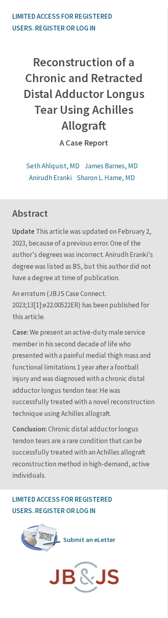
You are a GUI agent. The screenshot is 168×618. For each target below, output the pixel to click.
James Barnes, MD (111, 165)
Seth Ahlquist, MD (53, 165)
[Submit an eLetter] (40, 550)
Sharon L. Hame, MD (106, 177)
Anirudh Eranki (50, 177)
